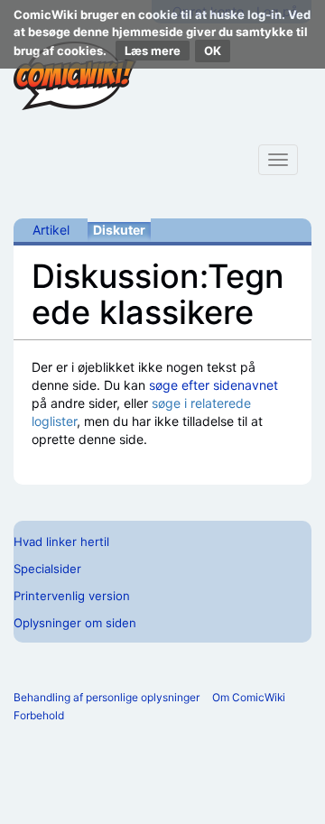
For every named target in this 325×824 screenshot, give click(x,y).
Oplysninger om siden (75, 623)
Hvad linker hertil (61, 541)
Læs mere (153, 50)
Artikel (51, 229)
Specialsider (47, 568)
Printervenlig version (72, 595)
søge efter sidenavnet (213, 385)
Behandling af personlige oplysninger (107, 697)
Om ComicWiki (248, 697)
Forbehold (39, 715)
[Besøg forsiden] (75, 76)
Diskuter (119, 229)
